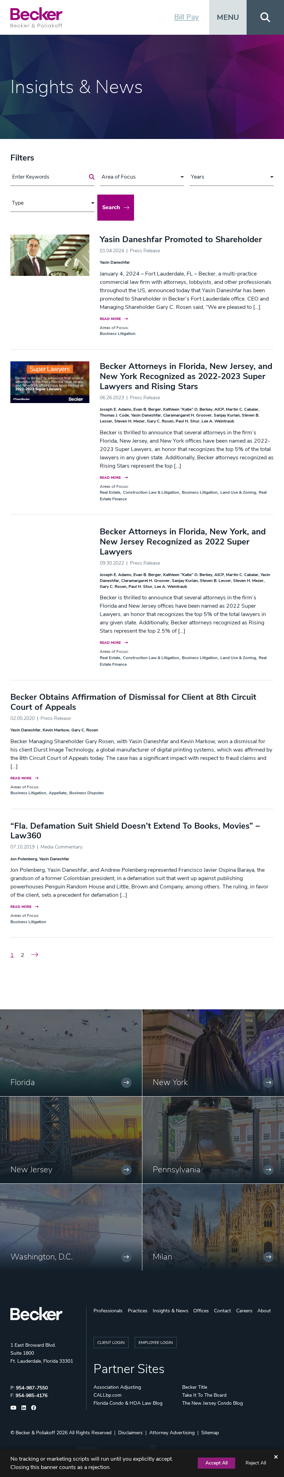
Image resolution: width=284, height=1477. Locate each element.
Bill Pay (186, 17)
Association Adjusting (117, 1387)
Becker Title (194, 1387)
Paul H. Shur (187, 421)
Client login (111, 1342)
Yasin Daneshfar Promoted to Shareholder (181, 239)
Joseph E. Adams (115, 409)
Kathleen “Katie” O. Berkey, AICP (193, 409)
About (264, 1310)
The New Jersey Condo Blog (212, 1403)
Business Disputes (86, 793)
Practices (138, 1310)
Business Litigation (117, 333)
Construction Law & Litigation (151, 492)
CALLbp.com (108, 1395)
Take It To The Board (204, 1395)
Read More (110, 319)
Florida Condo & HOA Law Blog (128, 1403)
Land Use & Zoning (238, 492)
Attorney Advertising (172, 1432)
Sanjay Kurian (227, 415)
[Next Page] (34, 955)
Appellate (57, 793)
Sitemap (210, 1432)
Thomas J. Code (114, 415)
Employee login (156, 1342)
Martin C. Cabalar (242, 409)
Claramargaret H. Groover (187, 415)
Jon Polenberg (23, 859)
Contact (222, 1310)
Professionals (108, 1310)
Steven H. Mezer (129, 421)
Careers (244, 1310)
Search (111, 207)
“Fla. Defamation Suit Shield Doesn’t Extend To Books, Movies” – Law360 (135, 831)
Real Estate (110, 492)
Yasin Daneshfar (115, 262)
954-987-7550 (32, 1388)
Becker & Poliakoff (35, 1432)
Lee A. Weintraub (218, 421)
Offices (201, 1310)
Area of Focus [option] (118, 177)
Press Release (145, 250)
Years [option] (197, 177)
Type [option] (18, 203)
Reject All (256, 1463)
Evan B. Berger (147, 409)
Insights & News (170, 1310)
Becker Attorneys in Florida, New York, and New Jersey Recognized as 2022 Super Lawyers (183, 541)
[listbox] (142, 177)
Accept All (216, 1463)
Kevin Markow (56, 730)
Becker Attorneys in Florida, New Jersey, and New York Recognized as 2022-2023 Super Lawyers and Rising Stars (186, 376)
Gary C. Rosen (160, 421)
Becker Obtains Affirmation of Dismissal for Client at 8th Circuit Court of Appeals (133, 702)
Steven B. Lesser (215, 580)
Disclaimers (130, 1432)
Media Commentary (61, 847)
